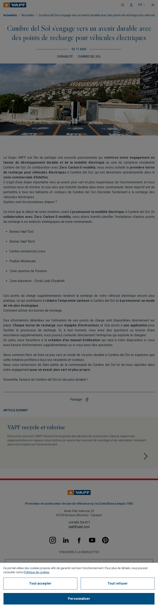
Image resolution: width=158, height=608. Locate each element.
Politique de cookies (36, 572)
